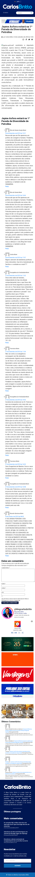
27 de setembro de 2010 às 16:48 (15, 487)
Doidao (6, 761)
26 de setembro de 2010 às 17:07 (15, 257)
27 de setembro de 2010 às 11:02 (15, 275)
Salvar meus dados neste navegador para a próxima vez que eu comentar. (15, 599)
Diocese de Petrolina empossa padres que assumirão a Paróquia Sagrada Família (18, 731)
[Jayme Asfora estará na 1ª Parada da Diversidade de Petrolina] (26, 39)
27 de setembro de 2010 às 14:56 (15, 400)
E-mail (3, 588)
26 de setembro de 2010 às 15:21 (15, 133)
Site (2, 592)
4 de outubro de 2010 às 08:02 (14, 516)
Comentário (5, 568)
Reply (7, 186)
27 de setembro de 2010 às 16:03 (15, 464)
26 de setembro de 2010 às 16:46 (15, 195)
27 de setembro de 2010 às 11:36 (15, 351)
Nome (3, 583)
